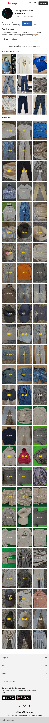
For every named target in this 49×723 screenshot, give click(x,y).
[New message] (35, 23)
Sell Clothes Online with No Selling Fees (24, 715)
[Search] (30, 3)
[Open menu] (3, 3)
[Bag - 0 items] (35, 3)
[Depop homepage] (12, 3)
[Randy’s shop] (7, 13)
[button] (22, 13)
